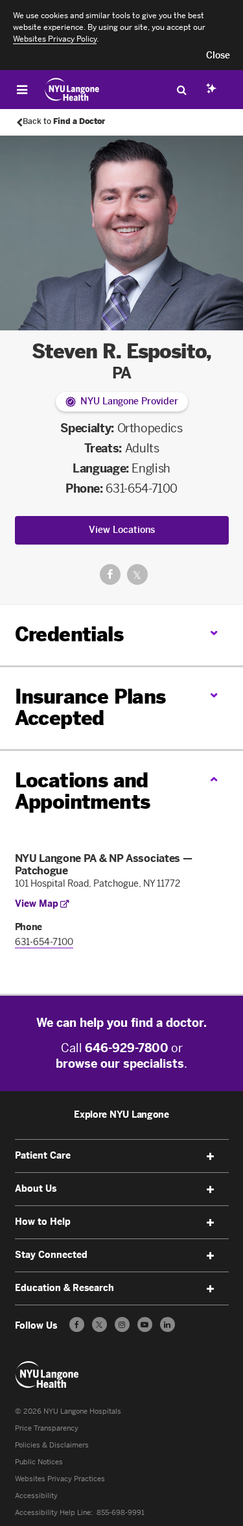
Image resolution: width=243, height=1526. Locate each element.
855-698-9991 (121, 1512)
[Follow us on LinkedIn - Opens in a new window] (167, 1324)
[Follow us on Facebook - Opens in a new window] (76, 1324)
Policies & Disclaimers (52, 1445)
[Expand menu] (210, 1156)
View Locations (122, 529)
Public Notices (39, 1462)
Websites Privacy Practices (60, 1479)
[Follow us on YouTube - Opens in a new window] (144, 1324)
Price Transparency (46, 1428)
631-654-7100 (142, 489)
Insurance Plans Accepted (90, 707)
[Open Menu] (22, 89)
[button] (218, 55)
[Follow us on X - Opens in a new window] (99, 1324)
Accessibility (36, 1496)
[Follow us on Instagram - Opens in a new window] (122, 1324)
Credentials (69, 634)
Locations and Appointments (82, 791)
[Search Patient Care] (181, 89)
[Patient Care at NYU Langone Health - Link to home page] (72, 90)
